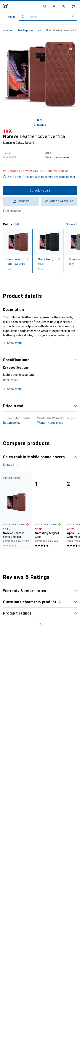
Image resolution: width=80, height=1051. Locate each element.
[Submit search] (23, 16)
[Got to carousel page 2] (41, 120)
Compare (24, 201)
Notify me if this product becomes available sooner (41, 177)
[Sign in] (54, 6)
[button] (40, 171)
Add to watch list (61, 201)
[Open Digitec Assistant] (64, 6)
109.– (9, 131)
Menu (11, 17)
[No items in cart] (73, 6)
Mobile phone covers (29, 30)
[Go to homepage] (5, 6)
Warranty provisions (50, 422)
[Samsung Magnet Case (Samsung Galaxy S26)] (48, 511)
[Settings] (44, 6)
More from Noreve (57, 155)
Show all (71, 224)
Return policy (11, 422)
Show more (14, 343)
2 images (40, 125)
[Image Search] (72, 17)
